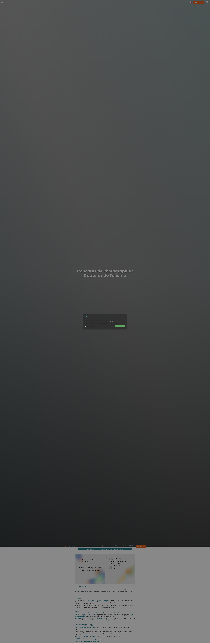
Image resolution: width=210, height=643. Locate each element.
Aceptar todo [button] (120, 326)
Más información (114, 323)
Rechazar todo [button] (108, 326)
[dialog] (105, 321)
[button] (89, 326)
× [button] (124, 315)
